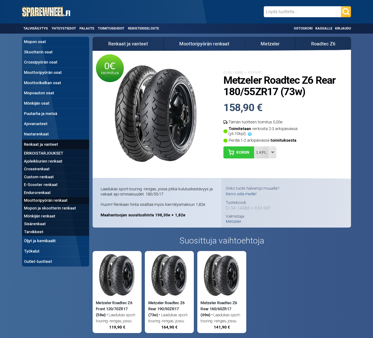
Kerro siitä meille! (241, 194)
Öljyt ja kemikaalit (40, 241)
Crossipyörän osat (40, 62)
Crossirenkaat (37, 169)
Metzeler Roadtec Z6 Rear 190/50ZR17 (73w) (166, 309)
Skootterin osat (38, 52)
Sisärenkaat (35, 224)
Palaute (86, 28)
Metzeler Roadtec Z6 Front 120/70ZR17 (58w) (114, 309)
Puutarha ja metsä (40, 113)
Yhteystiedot (64, 28)
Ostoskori (303, 28)
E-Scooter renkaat (41, 184)
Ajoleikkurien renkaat (43, 161)
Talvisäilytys (35, 28)
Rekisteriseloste (143, 28)
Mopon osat (35, 41)
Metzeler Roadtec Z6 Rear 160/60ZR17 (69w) (219, 309)
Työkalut (32, 251)
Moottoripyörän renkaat (46, 200)
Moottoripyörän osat (43, 72)
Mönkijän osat (36, 103)
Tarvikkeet (33, 231)
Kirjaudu (343, 28)
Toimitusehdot (111, 28)
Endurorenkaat (37, 192)
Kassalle (323, 28)
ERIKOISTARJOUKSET (43, 153)
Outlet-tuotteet (38, 261)
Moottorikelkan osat (42, 83)
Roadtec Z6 (323, 44)
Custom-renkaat (39, 177)
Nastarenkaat (36, 134)
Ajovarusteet (35, 123)
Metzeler (270, 44)
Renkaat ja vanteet (41, 144)
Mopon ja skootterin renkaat (50, 208)
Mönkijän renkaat (39, 216)
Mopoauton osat (39, 93)
